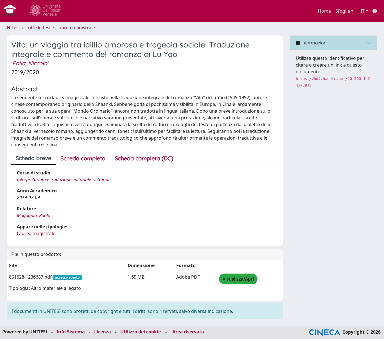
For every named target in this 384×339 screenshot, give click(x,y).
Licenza (102, 332)
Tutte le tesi (38, 27)
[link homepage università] (45, 11)
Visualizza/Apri (238, 279)
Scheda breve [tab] (33, 157)
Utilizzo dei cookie (140, 332)
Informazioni (313, 42)
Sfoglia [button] (342, 11)
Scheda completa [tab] (82, 158)
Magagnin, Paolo (33, 215)
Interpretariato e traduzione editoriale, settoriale (64, 179)
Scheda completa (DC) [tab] (144, 158)
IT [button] (363, 11)
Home (324, 11)
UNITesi (11, 27)
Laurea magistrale (76, 27)
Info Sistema (71, 332)
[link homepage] (12, 11)
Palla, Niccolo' (30, 63)
